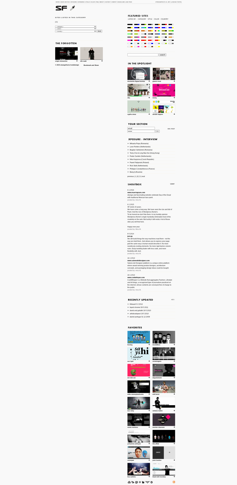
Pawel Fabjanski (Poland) (139, 163)
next (143, 176)
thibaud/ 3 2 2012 (136, 304)
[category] (142, 23)
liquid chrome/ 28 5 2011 (139, 307)
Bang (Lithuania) (136, 172)
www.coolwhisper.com (136, 277)
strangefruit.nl (65, 65)
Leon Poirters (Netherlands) (140, 147)
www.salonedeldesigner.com (138, 261)
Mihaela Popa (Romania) (139, 144)
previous (130, 176)
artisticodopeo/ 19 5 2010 (139, 314)
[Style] (150, 23)
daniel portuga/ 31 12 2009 (140, 317)
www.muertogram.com (136, 192)
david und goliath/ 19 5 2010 (140, 310)
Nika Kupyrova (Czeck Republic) (142, 159)
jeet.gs (130, 236)
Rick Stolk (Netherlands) (139, 166)
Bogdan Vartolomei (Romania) (141, 150)
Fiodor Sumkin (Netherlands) (140, 156)
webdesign (75, 65)
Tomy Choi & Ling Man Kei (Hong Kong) (145, 153)
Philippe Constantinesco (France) (142, 169)
